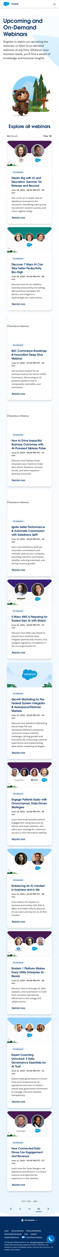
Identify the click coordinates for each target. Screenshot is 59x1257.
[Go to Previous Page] (11, 1209)
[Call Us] (51, 1239)
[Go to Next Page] (48, 1209)
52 (38, 1208)
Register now (18, 217)
